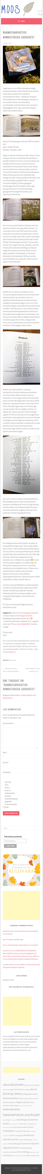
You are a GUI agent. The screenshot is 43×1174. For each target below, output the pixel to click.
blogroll (12, 1090)
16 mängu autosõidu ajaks (14, 939)
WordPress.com (24, 1170)
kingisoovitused (22, 1102)
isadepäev (27, 1090)
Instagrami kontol (25, 615)
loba (10, 1124)
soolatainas (7, 1155)
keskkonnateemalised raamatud (28, 1099)
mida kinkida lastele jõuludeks (23, 1127)
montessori (9, 1130)
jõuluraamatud (10, 1098)
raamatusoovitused (9, 1152)
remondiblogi (23, 1151)
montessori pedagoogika (16, 1135)
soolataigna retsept (34, 1152)
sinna (28, 618)
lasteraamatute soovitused (21, 1115)
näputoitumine (10, 1147)
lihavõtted (13, 1120)
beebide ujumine (29, 1085)
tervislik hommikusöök (31, 1155)
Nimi (5, 752)
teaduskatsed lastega (18, 1155)
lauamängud (7, 1120)
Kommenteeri (6, 724)
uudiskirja (17, 643)
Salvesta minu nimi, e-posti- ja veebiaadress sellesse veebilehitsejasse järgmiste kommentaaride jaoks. (8, 794)
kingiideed (6, 1102)
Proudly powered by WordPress (18, 1168)
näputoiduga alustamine (19, 1143)
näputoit (35, 1143)
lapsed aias (29, 1105)
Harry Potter (19, 1089)
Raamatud (12, 660)
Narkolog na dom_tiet (10, 931)
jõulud (34, 1089)
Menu (23, 21)
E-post (6, 762)
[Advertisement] (21, 905)
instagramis (11, 652)
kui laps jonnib (22, 1105)
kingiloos (12, 1102)
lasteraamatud (11, 1109)
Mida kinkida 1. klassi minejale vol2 (33, 670)
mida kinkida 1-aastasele (26, 1124)
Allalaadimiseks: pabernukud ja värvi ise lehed (23, 945)
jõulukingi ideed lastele (29, 1094)
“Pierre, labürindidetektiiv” (21, 624)
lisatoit (6, 1123)
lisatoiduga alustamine (27, 1119)
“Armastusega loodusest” (29, 613)
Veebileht (6, 772)
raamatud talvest (25, 1148)
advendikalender (13, 1085)
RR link (31, 141)
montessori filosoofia (22, 1131)
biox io (5, 945)
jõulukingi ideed (11, 1093)
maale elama (15, 1124)
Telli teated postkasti (13, 837)
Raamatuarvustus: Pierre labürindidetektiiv (11, 670)
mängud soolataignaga (25, 1140)
